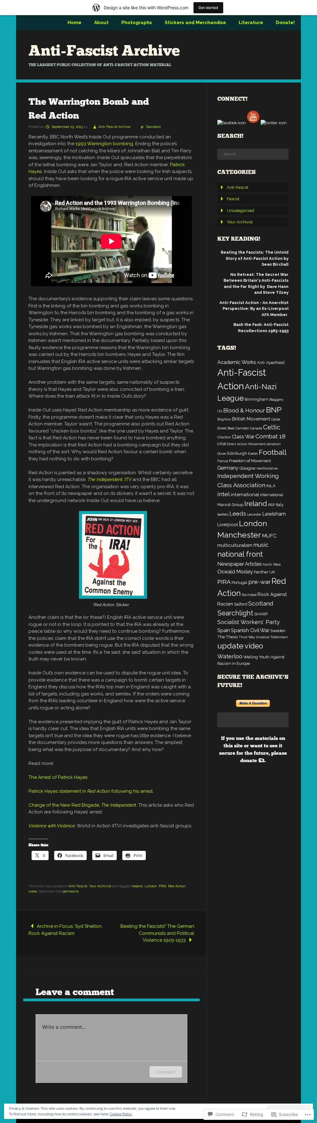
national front (240, 554)
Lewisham (274, 514)
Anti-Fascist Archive (104, 51)
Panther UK (264, 571)
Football (273, 452)
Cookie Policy (121, 1114)
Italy (280, 504)
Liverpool (227, 524)
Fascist (233, 198)
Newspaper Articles (239, 564)
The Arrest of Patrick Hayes (57, 777)
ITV (128, 479)
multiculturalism (234, 545)
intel (223, 494)
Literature (251, 22)
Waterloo (229, 656)
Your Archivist (100, 886)
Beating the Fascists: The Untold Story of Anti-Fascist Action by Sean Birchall (255, 258)
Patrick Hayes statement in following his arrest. (91, 791)
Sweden (277, 630)
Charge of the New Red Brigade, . (82, 805)
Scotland (260, 603)
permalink (70, 891)
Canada (256, 428)
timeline (262, 637)
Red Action (176, 886)
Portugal (239, 582)
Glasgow (247, 468)
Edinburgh (237, 453)
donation (274, 444)
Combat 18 (270, 436)
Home (74, 22)
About (101, 22)
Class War (243, 436)
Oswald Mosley (235, 571)
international (245, 494)
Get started (208, 7)
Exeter (253, 453)
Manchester (239, 534)
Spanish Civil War (250, 630)
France (222, 461)
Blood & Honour (244, 410)
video (32, 891)
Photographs (136, 22)
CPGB (221, 444)
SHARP (261, 613)
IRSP (271, 505)
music (260, 545)
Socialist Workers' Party (248, 622)
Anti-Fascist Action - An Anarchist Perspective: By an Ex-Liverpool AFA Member (254, 308)
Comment (166, 1071)
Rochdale (249, 595)
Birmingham (256, 399)
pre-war (259, 581)
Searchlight (235, 613)
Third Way (247, 637)
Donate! (285, 22)
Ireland (137, 886)
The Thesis (227, 636)
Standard (153, 127)
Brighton (224, 419)
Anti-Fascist (77, 886)
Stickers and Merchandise (195, 22)
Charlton (224, 437)
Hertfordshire (267, 468)
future (261, 753)
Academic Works (236, 362)
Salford (240, 604)
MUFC (269, 536)
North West (272, 564)
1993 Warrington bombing (104, 143)
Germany (227, 468)
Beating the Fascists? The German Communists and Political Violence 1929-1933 (157, 933)
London (151, 886)
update (230, 645)
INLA (271, 485)
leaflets (222, 514)
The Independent (105, 479)
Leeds (237, 513)
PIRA (162, 886)
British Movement (251, 419)
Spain (223, 630)
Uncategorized (240, 210)
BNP (273, 409)
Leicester (254, 514)
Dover (221, 453)
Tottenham (279, 637)
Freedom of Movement (250, 460)
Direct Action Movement (246, 444)
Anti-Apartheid (270, 362)
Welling (250, 656)
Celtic (271, 427)
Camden (242, 428)
